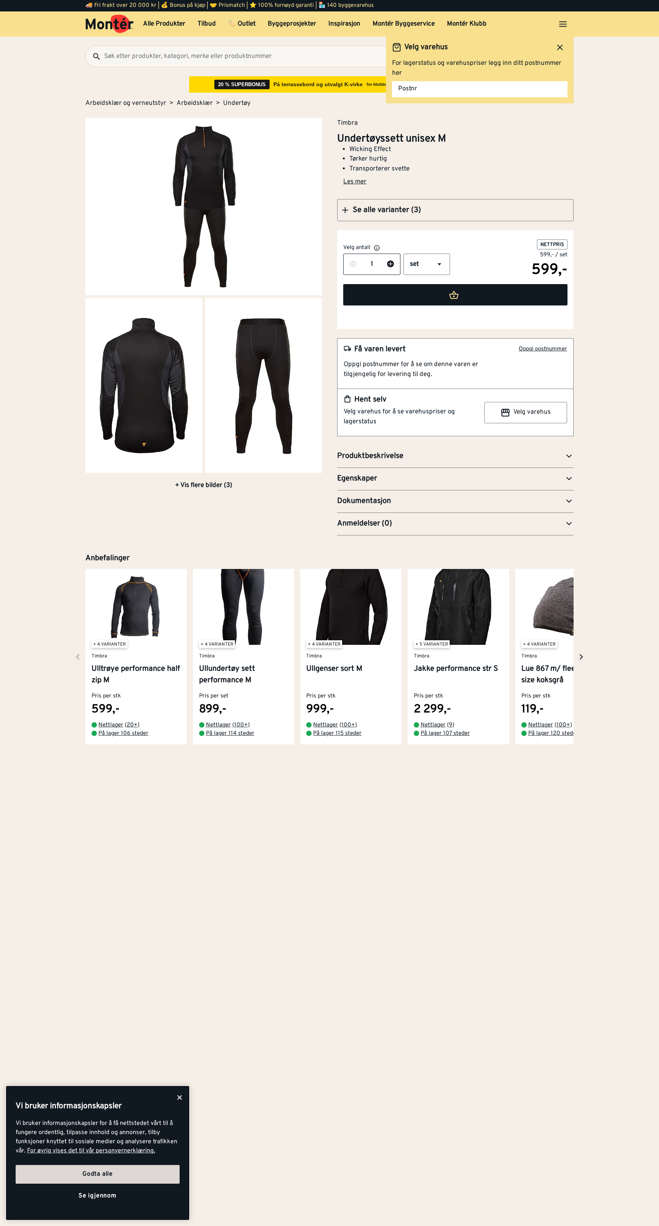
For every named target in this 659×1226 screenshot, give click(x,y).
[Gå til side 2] (143, 385)
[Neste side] (77, 657)
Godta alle (97, 1174)
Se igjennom (98, 1196)
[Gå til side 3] (263, 385)
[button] (455, 210)
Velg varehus (532, 412)
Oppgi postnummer (543, 349)
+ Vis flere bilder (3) (203, 485)
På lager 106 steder (123, 734)
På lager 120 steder (553, 734)
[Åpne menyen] (563, 24)
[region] (97, 1153)
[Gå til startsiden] (109, 24)
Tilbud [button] (207, 24)
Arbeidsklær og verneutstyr (125, 103)
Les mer (354, 182)
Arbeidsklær (195, 103)
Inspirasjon (344, 24)
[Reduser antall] (353, 265)
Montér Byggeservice (404, 24)
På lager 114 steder (230, 734)
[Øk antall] (390, 265)
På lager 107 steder (445, 734)
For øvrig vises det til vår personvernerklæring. (91, 1151)
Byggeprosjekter (292, 24)
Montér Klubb (467, 24)
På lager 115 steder (337, 734)
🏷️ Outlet (242, 24)
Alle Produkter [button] (164, 24)
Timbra (347, 123)
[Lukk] (179, 1097)
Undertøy (237, 103)
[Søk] (93, 56)
